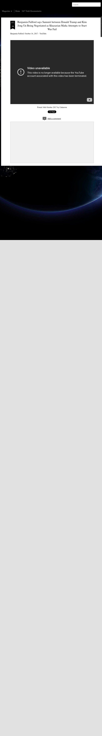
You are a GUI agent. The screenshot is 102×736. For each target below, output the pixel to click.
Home (17, 11)
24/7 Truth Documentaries (31, 11)
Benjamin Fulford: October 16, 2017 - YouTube (28, 33)
